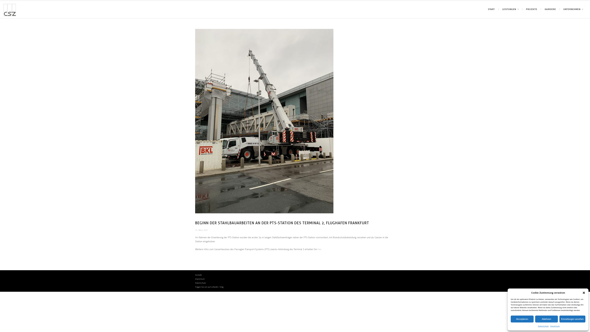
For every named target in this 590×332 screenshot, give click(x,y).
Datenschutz (543, 326)
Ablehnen (546, 319)
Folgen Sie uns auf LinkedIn (207, 287)
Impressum (555, 326)
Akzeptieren (522, 319)
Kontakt (198, 275)
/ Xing (221, 287)
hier (319, 249)
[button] (583, 292)
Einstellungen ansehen (572, 319)
